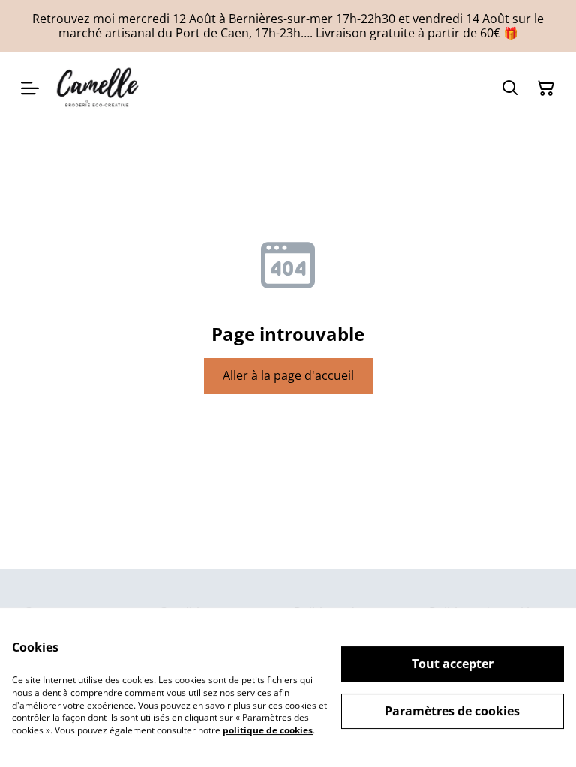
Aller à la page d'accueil (288, 375)
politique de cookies (268, 730)
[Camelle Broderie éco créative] (99, 88)
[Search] (510, 88)
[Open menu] (30, 88)
